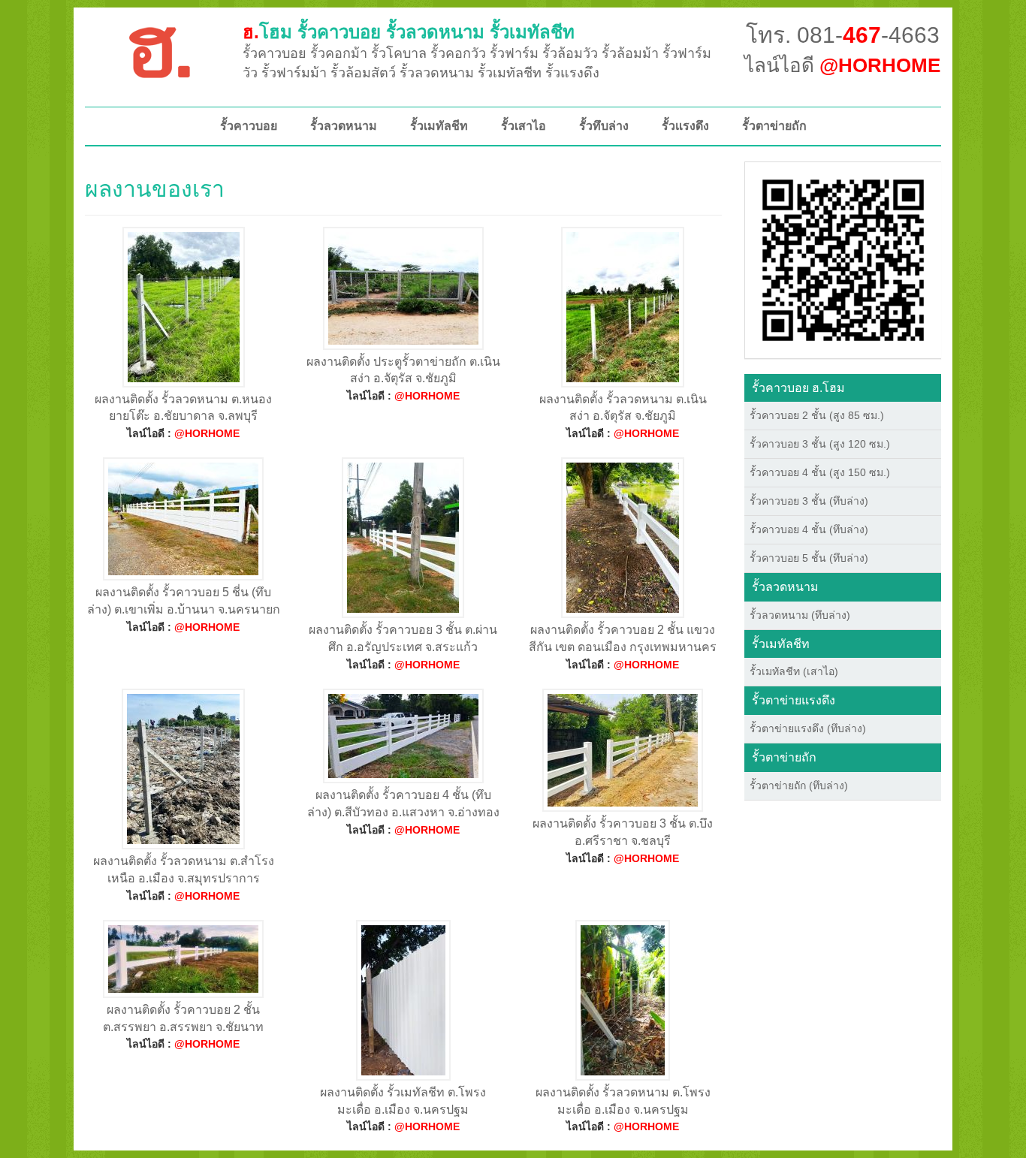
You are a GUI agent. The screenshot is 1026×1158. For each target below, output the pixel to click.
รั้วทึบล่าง (604, 125)
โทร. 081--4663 (843, 35)
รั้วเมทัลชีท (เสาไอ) (794, 671)
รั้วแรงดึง (685, 125)
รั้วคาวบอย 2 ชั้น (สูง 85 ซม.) (817, 415)
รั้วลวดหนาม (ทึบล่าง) (800, 615)
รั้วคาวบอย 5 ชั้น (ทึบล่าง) (809, 558)
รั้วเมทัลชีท (439, 125)
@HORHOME (207, 433)
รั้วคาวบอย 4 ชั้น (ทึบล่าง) (809, 529)
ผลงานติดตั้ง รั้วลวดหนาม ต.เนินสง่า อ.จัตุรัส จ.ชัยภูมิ (623, 408)
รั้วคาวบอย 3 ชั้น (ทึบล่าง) (809, 501)
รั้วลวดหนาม (343, 125)
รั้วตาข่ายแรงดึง (793, 700)
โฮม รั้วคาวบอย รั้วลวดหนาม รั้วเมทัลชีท (409, 32)
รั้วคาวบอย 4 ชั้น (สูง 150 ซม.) (820, 472)
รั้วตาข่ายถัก (774, 125)
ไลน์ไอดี (842, 65)
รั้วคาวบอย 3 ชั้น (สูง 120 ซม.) (820, 444)
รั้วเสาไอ (523, 125)
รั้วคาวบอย (248, 125)
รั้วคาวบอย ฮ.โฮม (798, 387)
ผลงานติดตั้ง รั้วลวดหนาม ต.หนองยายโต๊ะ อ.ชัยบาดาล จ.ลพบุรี (183, 408)
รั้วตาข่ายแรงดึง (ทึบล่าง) (808, 728)
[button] (843, 259)
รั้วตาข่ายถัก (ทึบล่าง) (799, 786)
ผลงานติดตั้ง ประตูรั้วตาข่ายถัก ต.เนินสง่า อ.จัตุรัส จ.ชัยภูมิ (403, 370)
